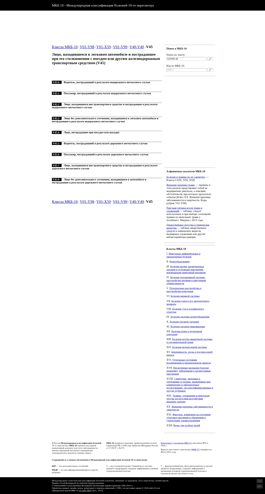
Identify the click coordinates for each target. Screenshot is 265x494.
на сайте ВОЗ (85, 490)
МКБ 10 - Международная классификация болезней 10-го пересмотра (103, 5)
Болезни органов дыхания (184, 321)
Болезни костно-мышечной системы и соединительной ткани (189, 341)
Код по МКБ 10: (175, 65)
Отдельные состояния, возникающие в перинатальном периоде (188, 361)
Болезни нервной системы (185, 296)
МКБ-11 (195, 449)
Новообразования (179, 261)
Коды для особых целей (186, 425)
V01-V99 (120, 47)
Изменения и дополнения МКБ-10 (176, 443)
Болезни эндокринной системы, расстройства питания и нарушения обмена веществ (186, 280)
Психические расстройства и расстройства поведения (183, 290)
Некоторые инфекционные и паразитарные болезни (183, 255)
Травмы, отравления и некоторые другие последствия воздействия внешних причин (188, 398)
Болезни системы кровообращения (190, 316)
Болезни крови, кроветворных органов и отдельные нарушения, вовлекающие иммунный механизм (186, 269)
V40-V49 (136, 47)
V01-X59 (103, 47)
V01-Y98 (87, 47)
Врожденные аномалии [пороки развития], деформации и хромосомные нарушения (188, 370)
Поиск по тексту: (175, 54)
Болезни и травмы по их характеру (185, 177)
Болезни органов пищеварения (188, 326)
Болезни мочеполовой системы (189, 347)
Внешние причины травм (180, 185)
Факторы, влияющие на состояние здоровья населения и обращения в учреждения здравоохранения (188, 417)
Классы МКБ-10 (65, 47)
